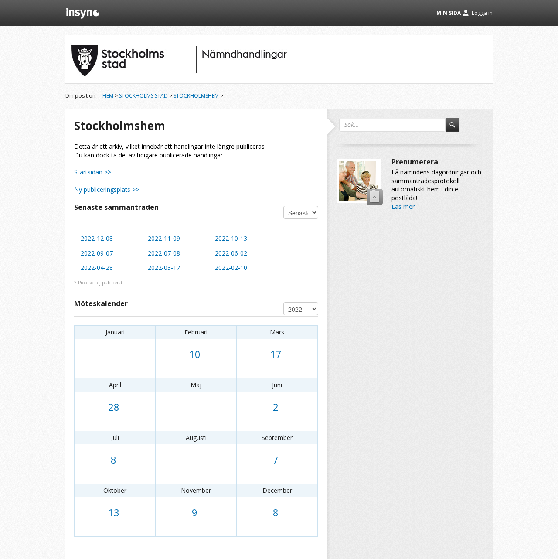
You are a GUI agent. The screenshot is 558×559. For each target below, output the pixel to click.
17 (276, 354)
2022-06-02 (231, 253)
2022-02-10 (231, 267)
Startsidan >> (92, 172)
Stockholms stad (143, 95)
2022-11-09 (164, 238)
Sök (456, 129)
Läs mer (403, 206)
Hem (107, 95)
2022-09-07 (97, 253)
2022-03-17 (164, 267)
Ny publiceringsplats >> (106, 189)
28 (113, 406)
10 (195, 354)
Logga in (482, 13)
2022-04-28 (97, 267)
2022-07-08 (164, 253)
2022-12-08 (97, 238)
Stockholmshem (196, 95)
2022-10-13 (231, 238)
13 (113, 512)
